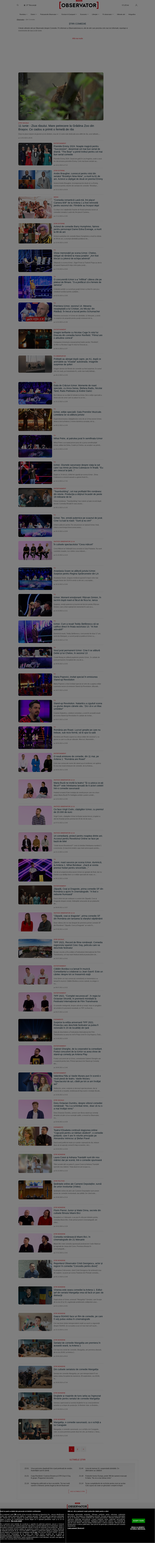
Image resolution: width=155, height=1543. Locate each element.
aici (36, 1532)
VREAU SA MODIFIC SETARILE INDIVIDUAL (137, 1528)
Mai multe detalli (16, 1521)
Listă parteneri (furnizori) (76, 1528)
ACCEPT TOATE (138, 1521)
